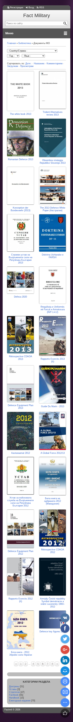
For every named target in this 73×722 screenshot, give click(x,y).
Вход (31, 7)
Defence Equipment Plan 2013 (20, 406)
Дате (27, 63)
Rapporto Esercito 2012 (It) (21, 599)
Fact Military (36, 15)
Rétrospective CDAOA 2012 (52, 551)
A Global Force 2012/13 (53, 453)
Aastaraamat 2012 (20, 453)
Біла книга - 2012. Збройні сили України (20, 653)
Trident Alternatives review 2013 (53, 113)
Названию (39, 63)
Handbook (14, 697)
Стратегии (14, 692)
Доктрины (14, 686)
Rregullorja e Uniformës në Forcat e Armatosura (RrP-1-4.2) (53, 309)
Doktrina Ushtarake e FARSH (52, 256)
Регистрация (16, 7)
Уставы (13, 689)
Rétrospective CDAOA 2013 (20, 357)
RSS (41, 7)
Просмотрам (26, 66)
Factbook (14, 695)
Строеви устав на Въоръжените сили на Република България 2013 (20, 258)
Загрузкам (12, 66)
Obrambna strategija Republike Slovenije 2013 (53, 161)
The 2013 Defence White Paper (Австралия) (52, 209)
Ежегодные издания (19, 700)
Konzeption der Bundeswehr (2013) (20, 209)
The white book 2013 (20, 114)
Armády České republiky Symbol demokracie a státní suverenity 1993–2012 (52, 602)
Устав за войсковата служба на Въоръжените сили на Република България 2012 (20, 501)
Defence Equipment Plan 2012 (20, 552)
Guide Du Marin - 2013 (52, 406)
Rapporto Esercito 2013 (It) (53, 360)
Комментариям (55, 63)
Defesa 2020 (20, 296)
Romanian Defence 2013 (20, 159)
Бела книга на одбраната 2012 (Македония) (52, 501)
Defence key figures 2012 (53, 631)
